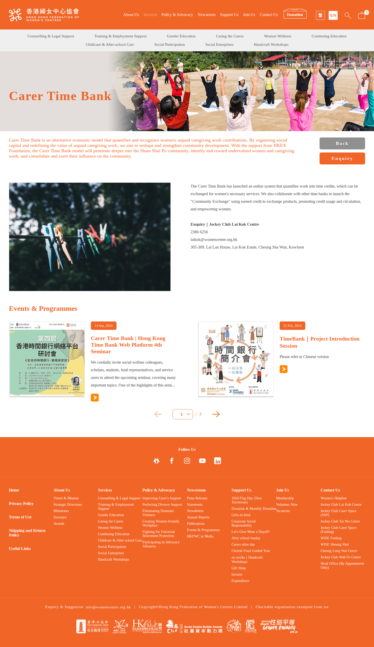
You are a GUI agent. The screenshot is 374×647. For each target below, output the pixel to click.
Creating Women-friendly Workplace (160, 523)
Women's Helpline (334, 498)
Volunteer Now (287, 504)
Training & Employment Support (120, 36)
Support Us (229, 14)
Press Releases (197, 498)
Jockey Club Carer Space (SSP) (338, 513)
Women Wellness (277, 36)
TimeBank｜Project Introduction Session (319, 342)
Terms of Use (20, 517)
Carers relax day (243, 544)
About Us (131, 14)
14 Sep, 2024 (104, 326)
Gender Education (181, 36)
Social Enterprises (219, 44)
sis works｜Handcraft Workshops (247, 560)
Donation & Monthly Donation (254, 509)
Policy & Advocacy (177, 14)
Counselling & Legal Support (50, 36)
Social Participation (169, 44)
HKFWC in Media (200, 536)
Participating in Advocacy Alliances (161, 544)
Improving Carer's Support (161, 498)
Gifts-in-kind (241, 515)
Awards (58, 524)
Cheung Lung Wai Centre (339, 551)
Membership (285, 498)
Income (237, 574)
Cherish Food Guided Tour (251, 551)
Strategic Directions (67, 504)
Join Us (249, 14)
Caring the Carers (230, 36)
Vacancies (283, 511)
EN (333, 15)
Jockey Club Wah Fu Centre (341, 557)
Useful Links (20, 548)
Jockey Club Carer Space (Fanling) (338, 530)
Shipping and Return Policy (27, 532)
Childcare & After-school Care (110, 44)
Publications (196, 524)
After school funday (246, 538)
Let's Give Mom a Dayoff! (251, 532)
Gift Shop (239, 568)
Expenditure (240, 581)
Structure (60, 517)
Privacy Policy (21, 503)
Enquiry (342, 158)
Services (150, 14)
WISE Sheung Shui (335, 544)
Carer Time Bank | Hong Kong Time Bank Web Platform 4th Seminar (128, 345)
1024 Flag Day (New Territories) (247, 500)
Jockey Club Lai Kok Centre (341, 504)
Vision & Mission (66, 498)
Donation (295, 14)
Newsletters (195, 511)
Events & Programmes (203, 530)
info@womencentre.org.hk (108, 607)
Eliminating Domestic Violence (158, 513)
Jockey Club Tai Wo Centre (340, 521)
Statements (195, 504)
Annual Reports (198, 517)
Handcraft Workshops (271, 44)
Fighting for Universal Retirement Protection (158, 534)
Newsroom (206, 14)
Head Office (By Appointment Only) (342, 565)
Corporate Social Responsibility (244, 523)
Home (14, 490)
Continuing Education (329, 36)
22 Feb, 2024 (292, 326)
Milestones (61, 511)
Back (342, 143)
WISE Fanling (331, 538)
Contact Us (269, 14)
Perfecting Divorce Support (162, 504)
